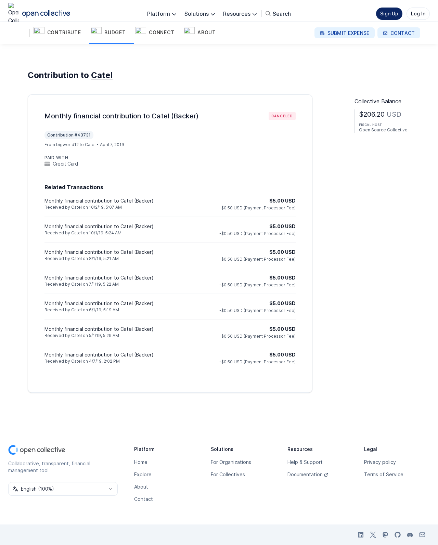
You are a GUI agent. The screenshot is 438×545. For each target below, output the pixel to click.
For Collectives (228, 474)
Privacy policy (380, 462)
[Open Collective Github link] (397, 535)
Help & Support (305, 462)
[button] (60, 33)
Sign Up (389, 13)
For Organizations (231, 462)
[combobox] (63, 489)
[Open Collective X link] (373, 535)
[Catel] (22, 33)
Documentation (305, 474)
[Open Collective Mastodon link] (385, 535)
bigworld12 (67, 144)
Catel (102, 75)
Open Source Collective (383, 129)
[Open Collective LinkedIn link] (360, 535)
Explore (143, 474)
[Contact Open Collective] (422, 535)
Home (140, 462)
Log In (418, 13)
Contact (143, 499)
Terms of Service (383, 474)
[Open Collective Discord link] (410, 535)
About (141, 487)
